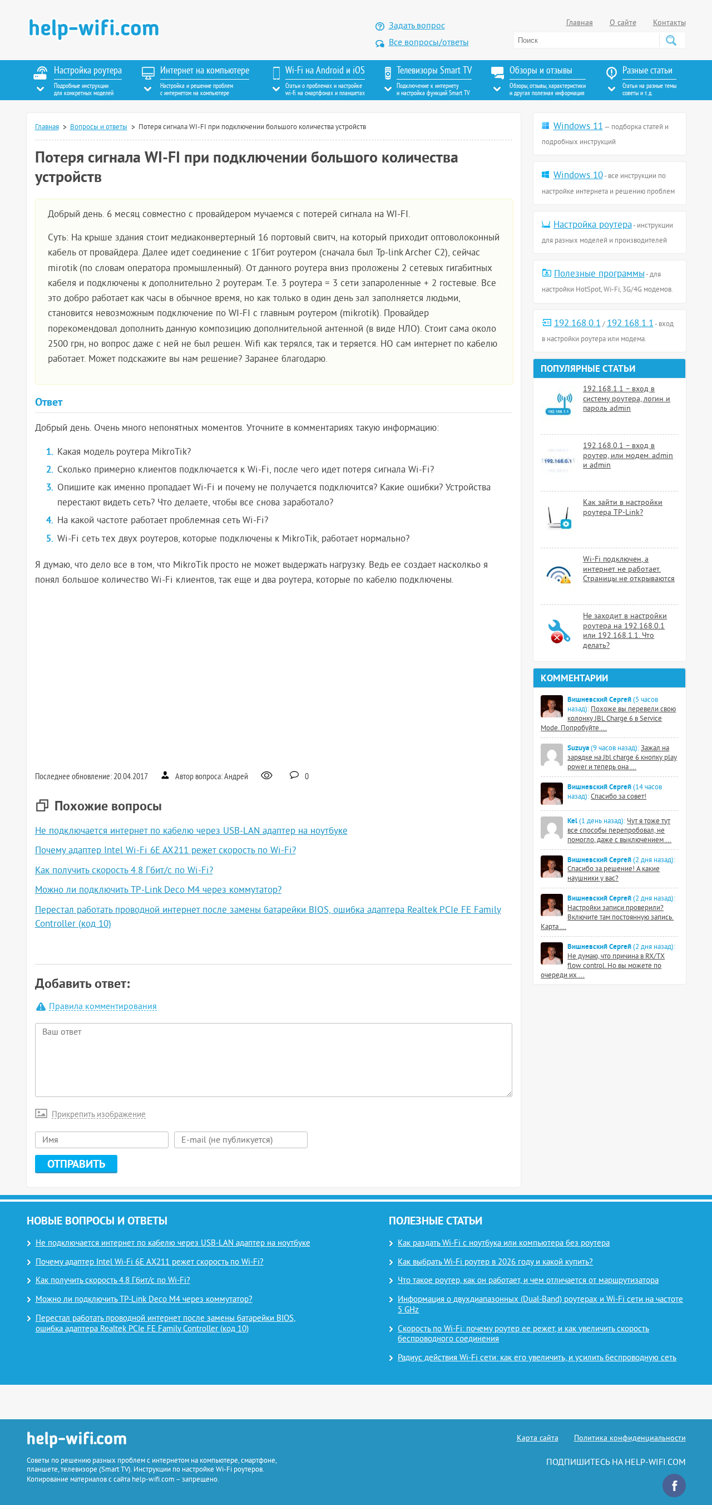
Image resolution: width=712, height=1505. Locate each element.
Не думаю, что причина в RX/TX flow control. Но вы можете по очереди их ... (603, 966)
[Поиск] (671, 40)
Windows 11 (578, 127)
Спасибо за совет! (618, 797)
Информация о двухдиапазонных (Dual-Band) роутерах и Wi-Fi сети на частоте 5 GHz (540, 1305)
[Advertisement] (274, 677)
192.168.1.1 (630, 324)
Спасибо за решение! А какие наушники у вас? (613, 874)
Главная (579, 23)
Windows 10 (578, 176)
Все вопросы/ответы (429, 42)
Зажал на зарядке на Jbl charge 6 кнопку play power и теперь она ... (622, 758)
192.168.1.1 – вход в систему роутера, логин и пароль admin (626, 399)
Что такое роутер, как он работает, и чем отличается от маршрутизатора (528, 1281)
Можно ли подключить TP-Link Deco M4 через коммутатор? (158, 890)
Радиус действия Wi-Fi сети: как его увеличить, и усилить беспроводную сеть (537, 1358)
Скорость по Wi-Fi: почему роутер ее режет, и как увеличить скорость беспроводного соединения (523, 1334)
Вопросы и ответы (98, 127)
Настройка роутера (592, 225)
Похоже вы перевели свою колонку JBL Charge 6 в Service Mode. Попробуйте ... (608, 719)
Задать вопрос (417, 26)
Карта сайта (537, 1438)
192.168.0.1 (577, 324)
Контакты (669, 23)
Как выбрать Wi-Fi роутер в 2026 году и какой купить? (495, 1262)
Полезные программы (599, 274)
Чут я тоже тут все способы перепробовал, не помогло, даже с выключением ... (619, 831)
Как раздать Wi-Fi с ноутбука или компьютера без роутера (504, 1243)
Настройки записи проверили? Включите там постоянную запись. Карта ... (607, 918)
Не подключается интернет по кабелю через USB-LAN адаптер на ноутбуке (191, 831)
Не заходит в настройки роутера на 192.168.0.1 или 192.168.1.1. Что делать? (625, 631)
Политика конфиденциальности (630, 1438)
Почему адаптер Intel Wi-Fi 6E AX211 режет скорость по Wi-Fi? (165, 851)
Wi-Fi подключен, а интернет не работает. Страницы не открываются (629, 569)
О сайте (623, 23)
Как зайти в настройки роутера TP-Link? (622, 508)
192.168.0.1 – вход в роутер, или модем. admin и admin (628, 455)
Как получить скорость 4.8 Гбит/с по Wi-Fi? (124, 871)
